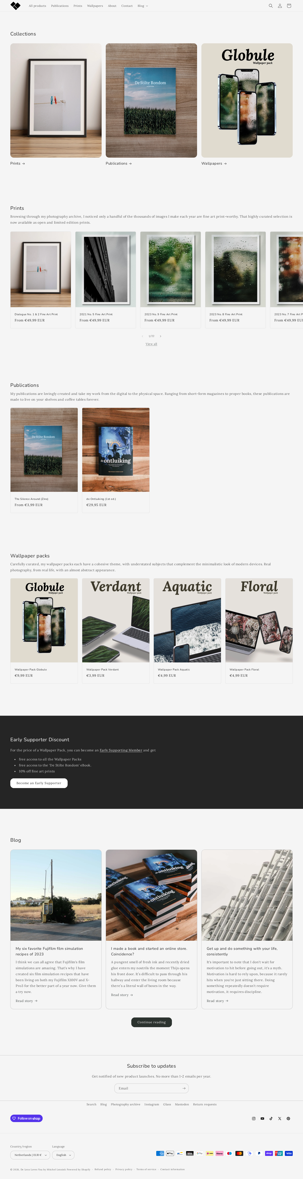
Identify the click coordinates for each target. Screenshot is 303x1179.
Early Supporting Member (121, 750)
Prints (15, 163)
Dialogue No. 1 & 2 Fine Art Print (36, 314)
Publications (116, 163)
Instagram (151, 1104)
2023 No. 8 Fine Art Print (226, 314)
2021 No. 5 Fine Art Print (96, 314)
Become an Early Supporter (38, 783)
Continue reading (151, 1022)
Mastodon (182, 1104)
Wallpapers (211, 163)
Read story (24, 1001)
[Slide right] (160, 336)
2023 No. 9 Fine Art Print (161, 314)
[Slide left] (142, 336)
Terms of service (146, 1169)
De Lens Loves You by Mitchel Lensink (43, 1169)
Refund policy (103, 1169)
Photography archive (125, 1104)
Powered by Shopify (79, 1169)
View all (151, 344)
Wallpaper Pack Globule (31, 670)
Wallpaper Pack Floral (244, 670)
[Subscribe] (183, 1088)
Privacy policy (124, 1169)
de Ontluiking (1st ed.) (101, 499)
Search (91, 1104)
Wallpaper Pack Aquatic (174, 670)
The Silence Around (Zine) (31, 499)
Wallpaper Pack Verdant (102, 670)
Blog (103, 1104)
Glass (167, 1104)
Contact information (172, 1169)
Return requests (204, 1104)
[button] (142, 5)
